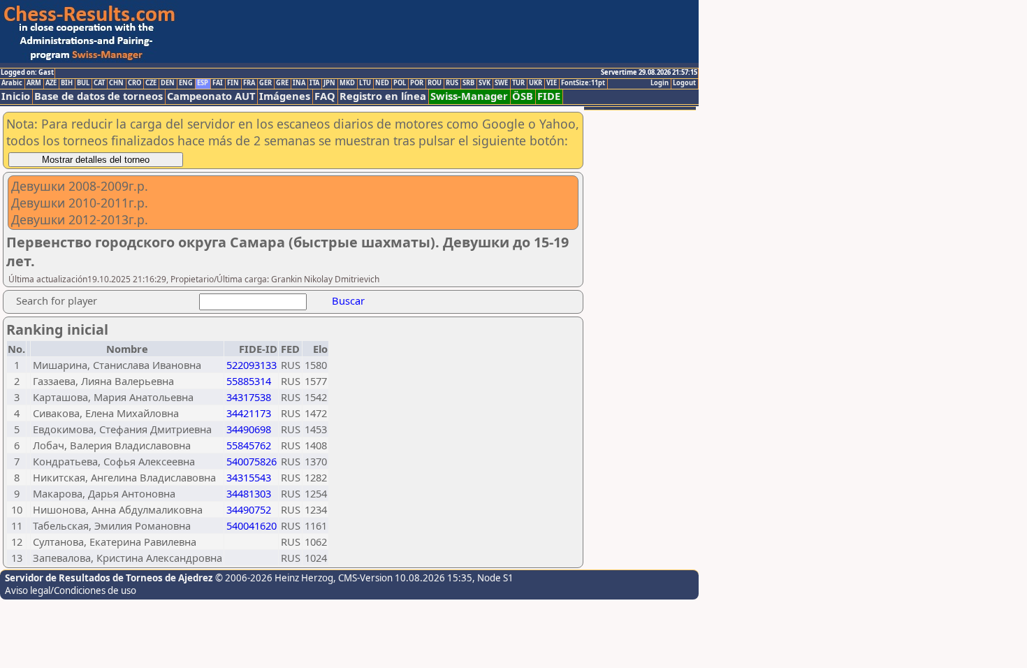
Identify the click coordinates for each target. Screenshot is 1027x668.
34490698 (248, 429)
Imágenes (284, 96)
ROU (435, 83)
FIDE (548, 96)
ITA (314, 83)
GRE (282, 83)
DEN (168, 83)
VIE (551, 83)
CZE (150, 83)
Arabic (11, 83)
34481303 (248, 493)
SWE (501, 83)
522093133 (251, 365)
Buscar (348, 300)
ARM (34, 83)
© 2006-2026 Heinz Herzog (274, 578)
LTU (365, 83)
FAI (217, 83)
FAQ (324, 96)
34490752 (248, 509)
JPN (329, 83)
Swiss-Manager (469, 96)
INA (299, 83)
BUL (83, 83)
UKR (535, 83)
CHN (116, 83)
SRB (468, 83)
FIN (233, 83)
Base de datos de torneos (98, 96)
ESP (202, 83)
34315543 (248, 477)
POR (416, 83)
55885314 (248, 381)
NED (382, 83)
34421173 (248, 413)
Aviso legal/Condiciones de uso (70, 590)
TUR (518, 83)
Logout (684, 83)
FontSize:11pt (583, 83)
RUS (452, 83)
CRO (134, 83)
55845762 (248, 445)
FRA (249, 83)
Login (659, 83)
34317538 (248, 397)
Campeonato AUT (211, 96)
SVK (484, 83)
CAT (99, 83)
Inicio (15, 96)
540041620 (251, 525)
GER (265, 83)
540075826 (251, 461)
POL (399, 83)
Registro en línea (383, 96)
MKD (347, 83)
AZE (51, 83)
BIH (67, 83)
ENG (186, 83)
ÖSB (522, 96)
